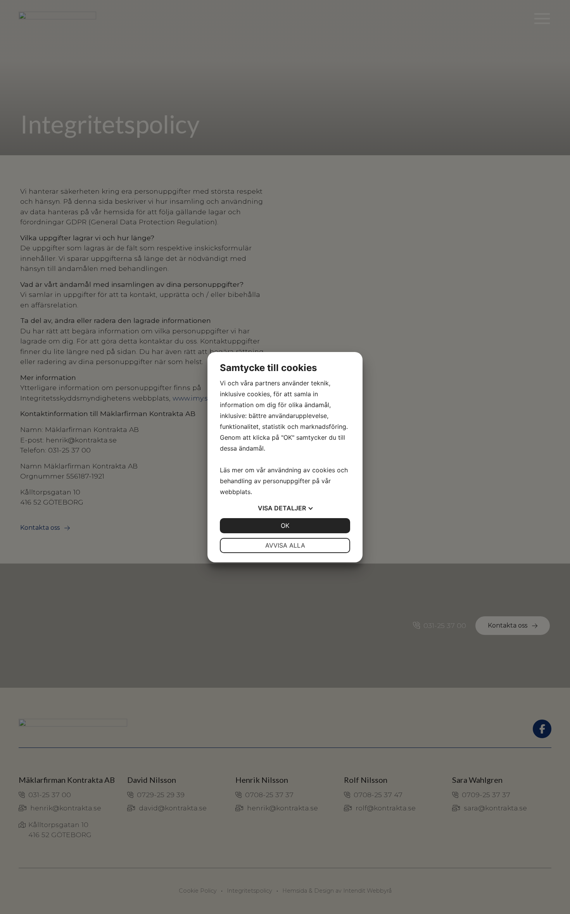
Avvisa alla (285, 545)
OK (285, 525)
